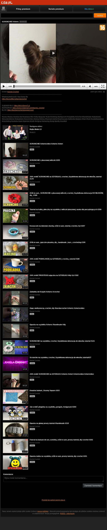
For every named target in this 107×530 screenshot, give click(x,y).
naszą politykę (42, 511)
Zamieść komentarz (93, 485)
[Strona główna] (6, 2)
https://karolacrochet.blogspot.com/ (20, 110)
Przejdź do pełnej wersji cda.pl (53, 500)
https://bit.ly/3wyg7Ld (22, 106)
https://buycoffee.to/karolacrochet (14, 99)
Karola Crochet (13, 92)
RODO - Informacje (67, 514)
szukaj (100, 15)
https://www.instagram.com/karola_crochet (28, 108)
